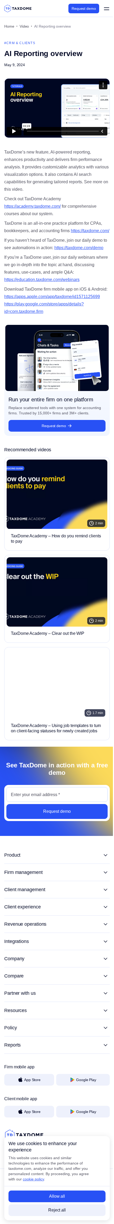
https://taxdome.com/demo (78, 247)
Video (24, 26)
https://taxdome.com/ (90, 230)
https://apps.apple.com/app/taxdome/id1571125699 (52, 296)
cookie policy (33, 1179)
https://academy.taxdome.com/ (32, 206)
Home (9, 26)
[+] (57, 855)
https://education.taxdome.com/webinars (42, 279)
